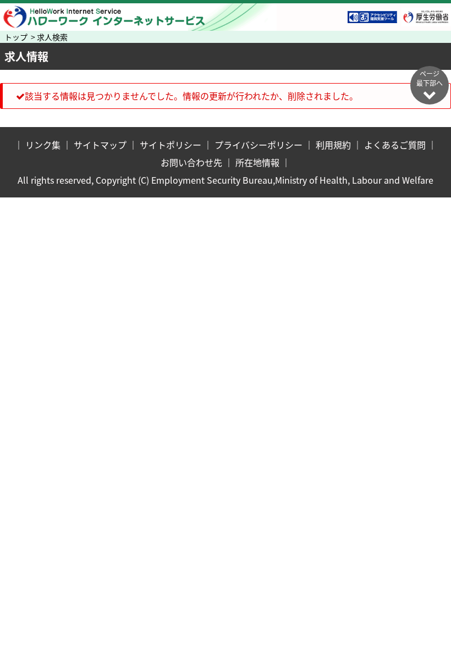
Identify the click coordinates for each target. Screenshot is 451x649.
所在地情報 (257, 162)
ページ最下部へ (429, 78)
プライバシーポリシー (258, 144)
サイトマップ (100, 144)
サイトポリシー (170, 144)
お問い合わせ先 (191, 162)
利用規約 (333, 144)
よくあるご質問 (395, 144)
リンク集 (43, 144)
